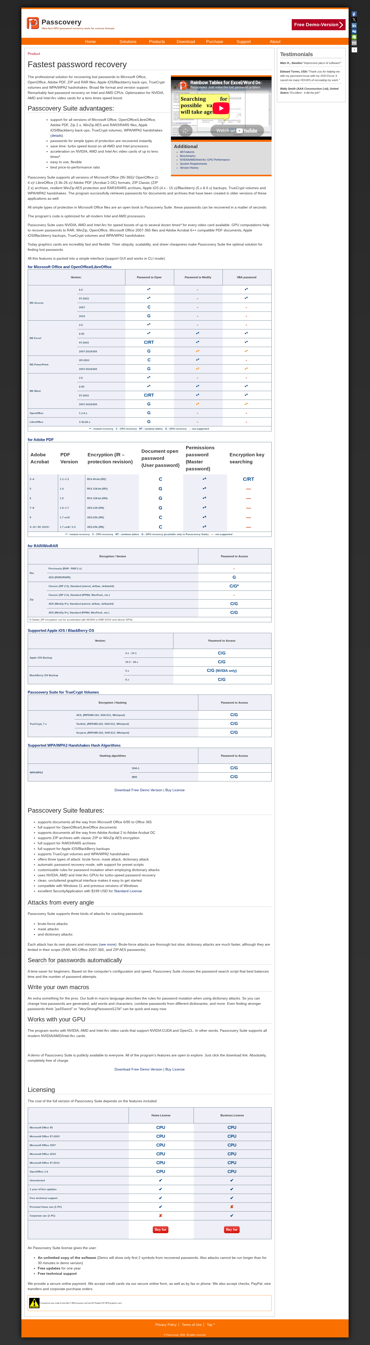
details (57, 135)
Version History (189, 167)
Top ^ (211, 1325)
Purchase (214, 41)
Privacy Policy (166, 1325)
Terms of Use (192, 1325)
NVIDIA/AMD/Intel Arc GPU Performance (205, 159)
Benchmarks (188, 155)
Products (157, 41)
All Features (187, 151)
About (275, 41)
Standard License (128, 891)
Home (90, 41)
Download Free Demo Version (138, 790)
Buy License (175, 790)
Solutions (128, 41)
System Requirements (193, 163)
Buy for (160, 1229)
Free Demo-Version (316, 24)
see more (107, 944)
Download (186, 41)
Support (244, 41)
